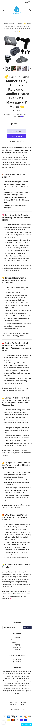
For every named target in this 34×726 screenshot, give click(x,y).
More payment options (16, 141)
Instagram (17, 661)
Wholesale (17, 649)
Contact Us (17, 647)
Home (5, 24)
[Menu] (3, 10)
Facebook (17, 659)
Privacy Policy (17, 642)
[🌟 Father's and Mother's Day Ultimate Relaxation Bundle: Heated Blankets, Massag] (8, 68)
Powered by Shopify (17, 704)
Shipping (17, 645)
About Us (17, 637)
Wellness (20, 24)
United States (16, 709)
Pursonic (23, 702)
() (27, 2)
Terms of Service (17, 640)
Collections (11, 24)
